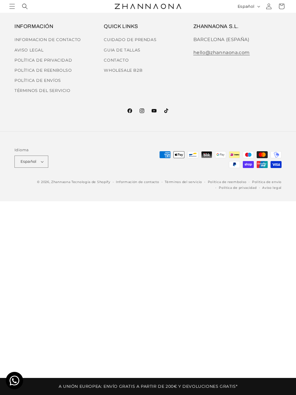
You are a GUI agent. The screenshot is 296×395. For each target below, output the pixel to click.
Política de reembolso (227, 182)
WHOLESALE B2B (123, 70)
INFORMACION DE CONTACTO (47, 39)
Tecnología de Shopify (90, 182)
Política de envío (267, 182)
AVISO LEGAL (29, 50)
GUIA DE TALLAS (122, 50)
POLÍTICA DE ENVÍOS (37, 80)
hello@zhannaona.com (221, 52)
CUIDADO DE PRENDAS (130, 39)
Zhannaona (60, 182)
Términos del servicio (183, 182)
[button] (12, 6)
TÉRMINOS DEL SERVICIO (42, 90)
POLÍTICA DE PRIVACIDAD (43, 60)
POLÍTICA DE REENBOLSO (43, 70)
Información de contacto (137, 182)
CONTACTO (116, 60)
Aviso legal (272, 188)
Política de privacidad (237, 188)
